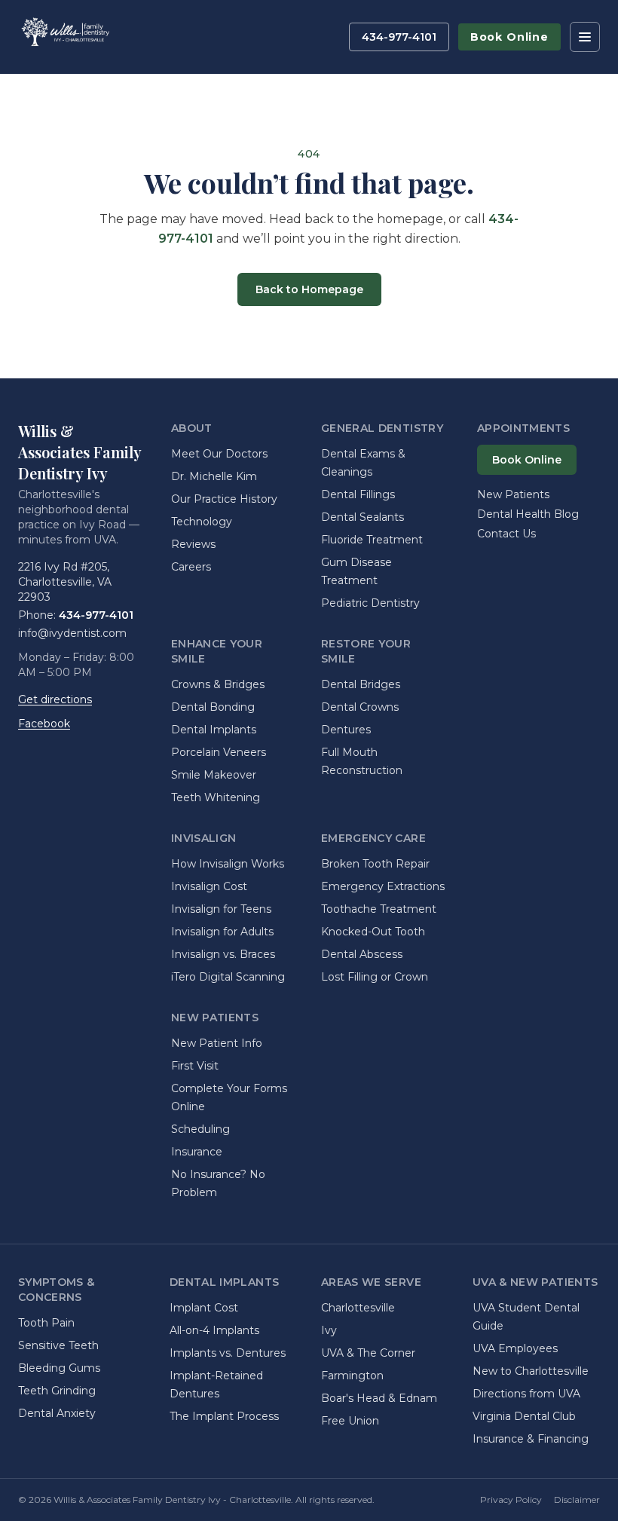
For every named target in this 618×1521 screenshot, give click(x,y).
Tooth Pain (46, 1323)
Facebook (44, 723)
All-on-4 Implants (214, 1330)
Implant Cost (204, 1307)
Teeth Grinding (57, 1390)
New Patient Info (216, 1043)
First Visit (195, 1066)
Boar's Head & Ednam (379, 1398)
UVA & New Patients (535, 1282)
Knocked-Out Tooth (373, 931)
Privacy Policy (511, 1499)
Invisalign (204, 838)
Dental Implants (213, 729)
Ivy (329, 1330)
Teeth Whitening (215, 797)
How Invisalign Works (227, 864)
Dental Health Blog (528, 514)
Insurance (196, 1151)
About (192, 428)
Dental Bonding (213, 707)
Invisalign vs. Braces (223, 954)
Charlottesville (358, 1307)
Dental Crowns (360, 707)
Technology (201, 521)
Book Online (509, 37)
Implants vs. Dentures (228, 1353)
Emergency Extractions (383, 886)
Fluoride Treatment (372, 539)
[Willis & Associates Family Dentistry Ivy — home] (64, 37)
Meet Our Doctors (219, 454)
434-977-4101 (399, 37)
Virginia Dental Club (524, 1416)
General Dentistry (382, 428)
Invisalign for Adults (222, 931)
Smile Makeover (213, 775)
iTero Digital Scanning (228, 977)
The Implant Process (224, 1416)
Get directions (55, 699)
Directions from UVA (526, 1393)
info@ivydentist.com (72, 633)
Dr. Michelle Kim (214, 476)
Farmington (352, 1375)
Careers (191, 567)
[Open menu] (585, 37)
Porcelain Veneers (218, 752)
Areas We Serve (371, 1282)
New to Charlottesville (531, 1371)
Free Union (350, 1421)
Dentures (346, 729)
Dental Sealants (362, 517)
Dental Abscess (361, 954)
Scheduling (200, 1129)
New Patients (215, 1017)
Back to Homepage (309, 289)
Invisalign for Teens (221, 909)
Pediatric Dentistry (370, 603)
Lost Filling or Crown (374, 977)
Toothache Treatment (378, 909)
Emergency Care (373, 838)
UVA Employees (515, 1348)
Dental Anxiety (57, 1413)
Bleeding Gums (59, 1368)
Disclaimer (577, 1499)
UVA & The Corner (368, 1353)
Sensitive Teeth (58, 1345)
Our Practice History (224, 499)
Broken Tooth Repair (375, 864)
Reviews (193, 544)
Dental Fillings (358, 494)
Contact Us (506, 533)
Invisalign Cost (209, 886)
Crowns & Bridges (218, 684)
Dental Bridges (360, 684)
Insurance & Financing (531, 1439)
